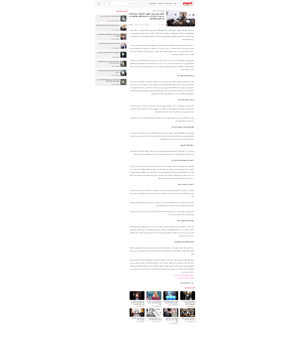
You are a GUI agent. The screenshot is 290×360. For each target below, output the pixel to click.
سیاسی (162, 24)
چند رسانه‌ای (161, 3)
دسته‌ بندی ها (169, 3)
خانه (175, 3)
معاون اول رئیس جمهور (185, 283)
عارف (192, 283)
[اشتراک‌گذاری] (159, 25)
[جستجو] (109, 4)
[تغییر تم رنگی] (98, 3)
